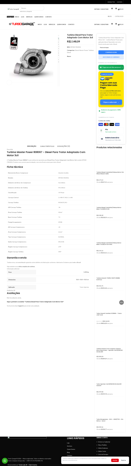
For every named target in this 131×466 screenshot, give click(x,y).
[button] (5, 461)
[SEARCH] (42, 9)
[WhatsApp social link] (21, 2)
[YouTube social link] (14, 2)
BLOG (110, 16)
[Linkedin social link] (16, 2)
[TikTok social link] (23, 2)
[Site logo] (13, 9)
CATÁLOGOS (119, 16)
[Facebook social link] (9, 2)
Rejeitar (123, 460)
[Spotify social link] (19, 2)
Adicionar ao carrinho (111, 57)
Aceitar (115, 460)
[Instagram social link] (11, 2)
